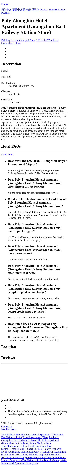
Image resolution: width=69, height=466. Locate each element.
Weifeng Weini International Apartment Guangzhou (34, 462)
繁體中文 (17, 9)
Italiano (61, 9)
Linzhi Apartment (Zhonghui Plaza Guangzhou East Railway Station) (30, 439)
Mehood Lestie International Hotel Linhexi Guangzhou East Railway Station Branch (33, 459)
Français (53, 9)
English (5, 4)
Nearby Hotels (8, 429)
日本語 (27, 9)
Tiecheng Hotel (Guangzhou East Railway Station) (34, 448)
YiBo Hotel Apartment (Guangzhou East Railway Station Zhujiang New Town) (30, 443)
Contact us (6, 426)
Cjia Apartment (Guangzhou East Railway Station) (33, 453)
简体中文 (6, 9)
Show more (7, 154)
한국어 (35, 9)
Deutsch (44, 9)
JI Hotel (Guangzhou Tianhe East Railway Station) (31, 450)
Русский (5, 12)
